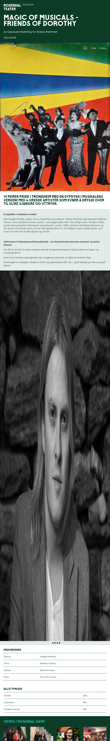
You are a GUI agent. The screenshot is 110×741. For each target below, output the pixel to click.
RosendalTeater (12, 7)
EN (85, 48)
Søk (94, 48)
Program (28, 5)
